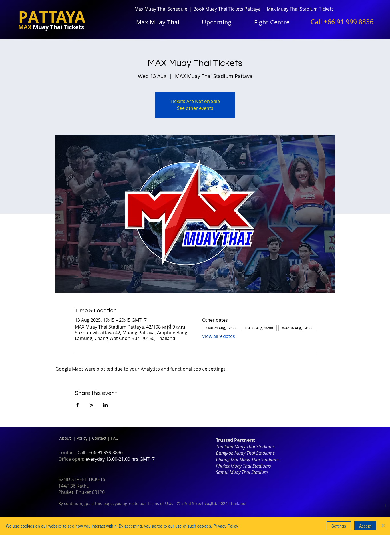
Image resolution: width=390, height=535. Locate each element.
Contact (100, 438)
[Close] (383, 525)
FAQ (115, 438)
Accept (365, 526)
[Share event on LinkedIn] (105, 405)
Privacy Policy (225, 526)
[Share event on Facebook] (77, 405)
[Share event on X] (91, 405)
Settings (338, 526)
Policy (82, 438)
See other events (195, 108)
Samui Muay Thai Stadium (242, 472)
